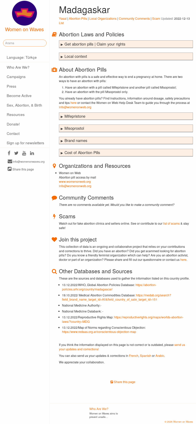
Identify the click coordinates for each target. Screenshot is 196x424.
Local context (76, 56)
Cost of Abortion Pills (82, 152)
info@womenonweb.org (75, 107)
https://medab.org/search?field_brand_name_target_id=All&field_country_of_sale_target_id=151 (116, 297)
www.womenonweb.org (75, 181)
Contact (13, 133)
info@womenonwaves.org (28, 162)
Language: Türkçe (22, 57)
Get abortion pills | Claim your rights (95, 44)
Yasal (63, 18)
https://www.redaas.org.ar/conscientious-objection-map (99, 331)
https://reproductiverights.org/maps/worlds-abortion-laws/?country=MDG (122, 319)
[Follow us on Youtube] (24, 153)
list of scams (171, 223)
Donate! (13, 123)
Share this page (23, 169)
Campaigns (16, 76)
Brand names (76, 140)
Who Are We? (18, 67)
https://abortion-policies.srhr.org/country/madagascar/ (109, 287)
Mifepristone (75, 116)
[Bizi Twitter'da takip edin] (16, 153)
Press (11, 86)
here (73, 102)
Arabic (159, 355)
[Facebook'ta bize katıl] (9, 153)
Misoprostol (74, 128)
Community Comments (134, 18)
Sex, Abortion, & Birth (24, 105)
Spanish (145, 355)
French (133, 355)
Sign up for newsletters (25, 142)
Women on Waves (24, 29)
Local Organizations (103, 18)
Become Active (19, 95)
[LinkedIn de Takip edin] (32, 153)
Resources (16, 114)
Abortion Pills (78, 18)
